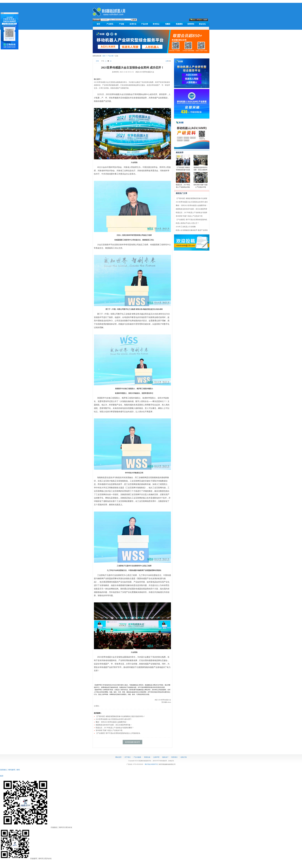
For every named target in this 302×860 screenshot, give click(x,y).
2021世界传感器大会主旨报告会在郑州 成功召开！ (114, 719)
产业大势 (110, 56)
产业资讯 (110, 24)
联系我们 (174, 757)
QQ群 (205, 20)
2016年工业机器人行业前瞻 (186, 227)
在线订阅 (183, 757)
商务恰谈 (147, 757)
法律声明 (156, 757)
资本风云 (156, 24)
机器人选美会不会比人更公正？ (187, 223)
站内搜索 (96, 20)
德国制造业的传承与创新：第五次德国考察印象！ (200, 170)
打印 (97, 61)
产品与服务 (137, 757)
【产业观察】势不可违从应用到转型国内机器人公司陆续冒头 (118, 733)
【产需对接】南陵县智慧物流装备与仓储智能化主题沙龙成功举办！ (120, 716)
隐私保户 (165, 757)
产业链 (121, 24)
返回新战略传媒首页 (132, 742)
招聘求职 (190, 24)
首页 (98, 24)
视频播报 (179, 24)
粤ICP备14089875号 (151, 764)
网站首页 (118, 757)
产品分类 (144, 24)
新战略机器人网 (109, 12)
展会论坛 (202, 24)
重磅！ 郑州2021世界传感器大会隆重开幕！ (192, 205)
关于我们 (127, 757)
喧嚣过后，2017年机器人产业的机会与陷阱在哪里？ (183, 187)
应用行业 (133, 24)
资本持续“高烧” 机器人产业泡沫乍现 (189, 216)
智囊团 (167, 24)
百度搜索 (104, 20)
